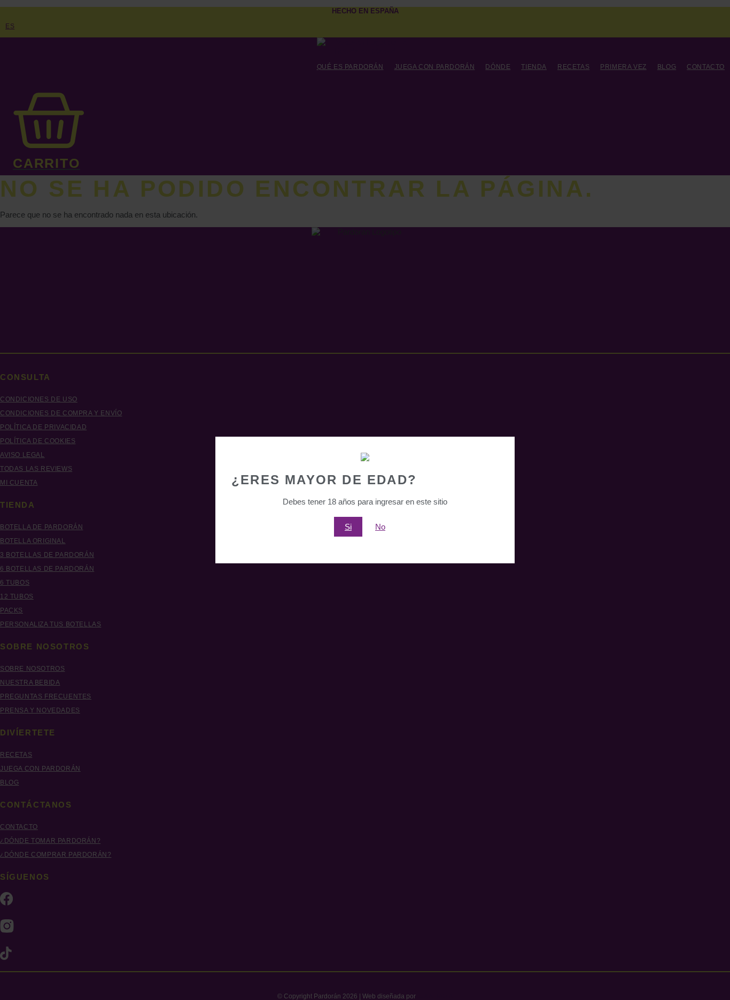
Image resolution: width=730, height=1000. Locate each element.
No (380, 526)
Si (348, 526)
